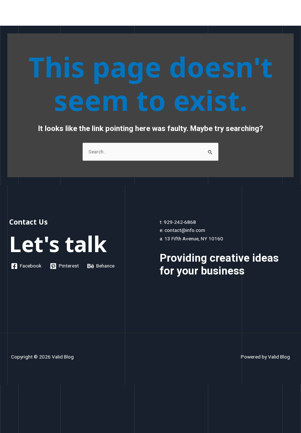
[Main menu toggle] (286, 14)
